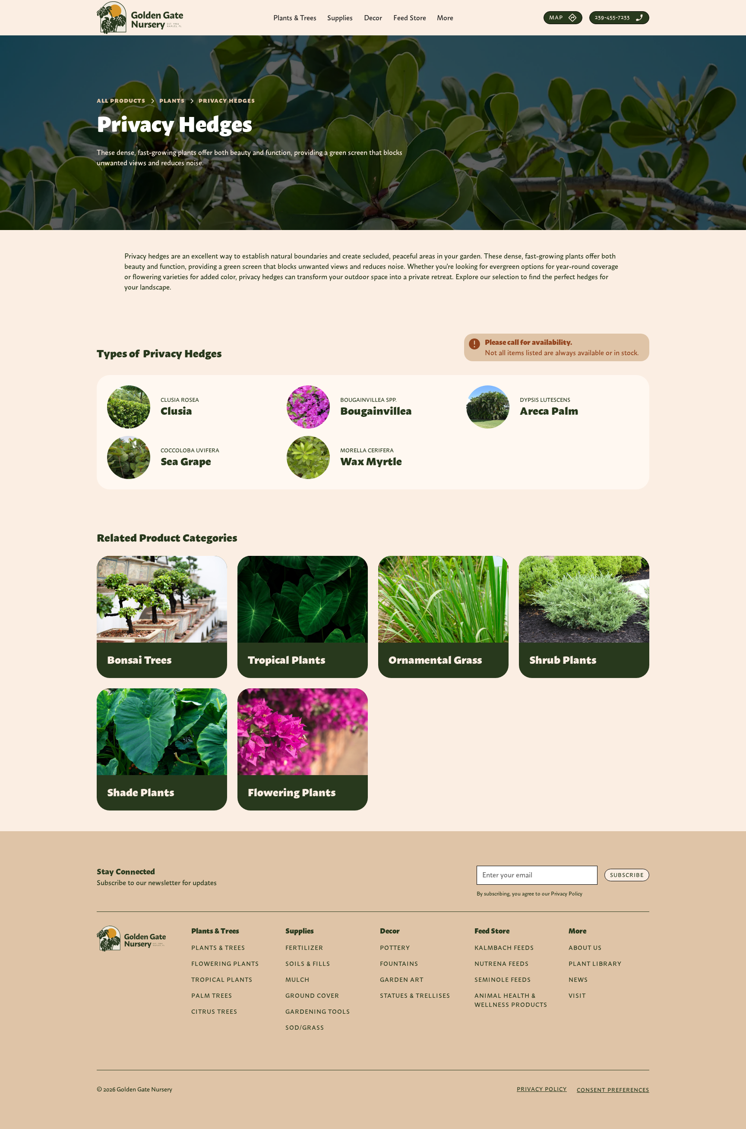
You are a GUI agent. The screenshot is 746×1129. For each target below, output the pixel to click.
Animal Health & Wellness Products (510, 1000)
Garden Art (402, 979)
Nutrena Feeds (501, 963)
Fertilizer (304, 947)
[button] (295, 17)
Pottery (395, 947)
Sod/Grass (304, 1027)
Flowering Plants (225, 963)
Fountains (399, 963)
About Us (585, 947)
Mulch (297, 979)
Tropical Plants (222, 979)
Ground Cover (312, 995)
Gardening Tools (317, 1011)
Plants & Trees (218, 947)
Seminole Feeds (502, 979)
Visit (577, 995)
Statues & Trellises (415, 995)
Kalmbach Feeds (504, 947)
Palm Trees (211, 995)
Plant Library (595, 963)
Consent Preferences (613, 1090)
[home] (140, 17)
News (578, 979)
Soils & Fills (307, 963)
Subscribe (627, 875)
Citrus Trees (214, 1011)
